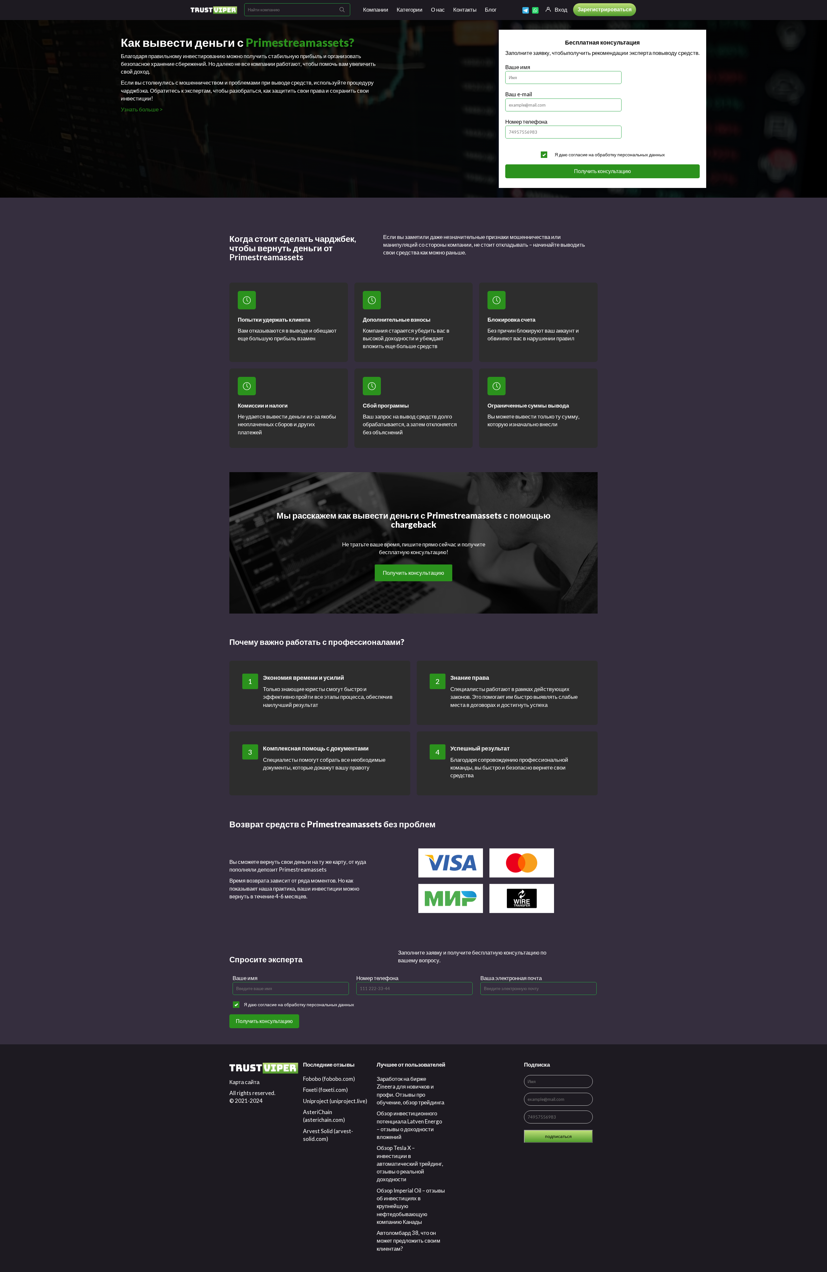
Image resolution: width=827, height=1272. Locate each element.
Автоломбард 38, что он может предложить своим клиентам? (408, 1240)
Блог (491, 9)
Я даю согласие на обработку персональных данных (610, 154)
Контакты (464, 9)
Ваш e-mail (518, 94)
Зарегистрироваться (605, 9)
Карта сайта (244, 1082)
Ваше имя (517, 67)
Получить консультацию (602, 171)
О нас (438, 9)
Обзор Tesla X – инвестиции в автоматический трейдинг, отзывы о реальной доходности (410, 1163)
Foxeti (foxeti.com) (325, 1089)
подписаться (558, 1136)
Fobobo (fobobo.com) (329, 1078)
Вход (561, 9)
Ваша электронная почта (511, 978)
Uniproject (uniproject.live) (335, 1101)
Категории (410, 9)
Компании (375, 9)
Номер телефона (526, 121)
